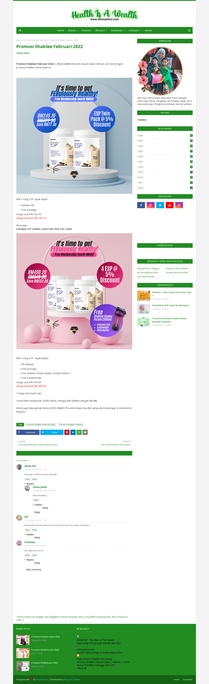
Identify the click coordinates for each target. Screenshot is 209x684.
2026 (165, 135)
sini (95, 400)
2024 (165, 146)
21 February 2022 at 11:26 (36, 520)
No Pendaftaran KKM (147, 272)
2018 (165, 177)
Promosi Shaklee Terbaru (35, 40)
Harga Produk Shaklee (177, 268)
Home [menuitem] (60, 30)
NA (26, 516)
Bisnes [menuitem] (71, 30)
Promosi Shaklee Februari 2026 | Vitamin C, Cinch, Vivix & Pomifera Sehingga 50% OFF (103, 663)
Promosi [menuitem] (86, 30)
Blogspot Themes (72, 679)
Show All (82, 668)
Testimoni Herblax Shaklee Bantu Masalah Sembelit (169, 320)
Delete (34, 479)
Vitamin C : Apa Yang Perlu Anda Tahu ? (171, 294)
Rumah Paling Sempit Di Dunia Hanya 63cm (100, 652)
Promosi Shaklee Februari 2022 (40, 424)
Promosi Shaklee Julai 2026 (45, 649)
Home (19, 40)
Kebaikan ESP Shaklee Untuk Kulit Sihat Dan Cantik (44, 228)
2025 (165, 140)
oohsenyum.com (86, 649)
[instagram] (150, 205)
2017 (165, 182)
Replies (30, 483)
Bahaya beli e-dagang (148, 268)
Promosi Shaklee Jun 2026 (44, 662)
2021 (165, 161)
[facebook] (141, 205)
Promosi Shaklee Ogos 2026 (45, 636)
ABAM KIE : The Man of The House (95, 640)
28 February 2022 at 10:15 (36, 545)
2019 (165, 172)
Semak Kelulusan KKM (177, 272)
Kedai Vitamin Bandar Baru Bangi (94, 658)
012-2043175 (60, 408)
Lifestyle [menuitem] (134, 30)
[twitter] (160, 205)
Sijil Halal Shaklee (146, 276)
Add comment (33, 569)
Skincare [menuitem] (100, 30)
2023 (165, 151)
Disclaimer (188, 679)
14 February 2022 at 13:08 (44, 490)
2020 (165, 167)
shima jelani (23, 52)
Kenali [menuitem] (148, 30)
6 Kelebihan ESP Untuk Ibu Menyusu (170, 305)
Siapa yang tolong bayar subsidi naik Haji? (99, 643)
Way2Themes (42, 679)
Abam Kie (30, 465)
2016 (165, 187)
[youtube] (170, 205)
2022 (165, 156)
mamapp (29, 542)
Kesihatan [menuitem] (117, 30)
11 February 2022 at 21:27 (36, 469)
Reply (27, 479)
